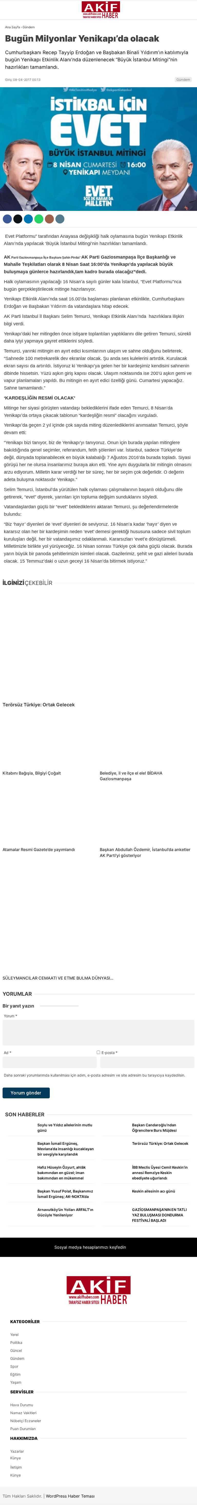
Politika (15, 136)
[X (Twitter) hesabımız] (63, 1496)
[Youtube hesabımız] (125, 1496)
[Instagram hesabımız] (94, 1496)
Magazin (16, 104)
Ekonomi (16, 73)
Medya (13, 115)
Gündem (15, 42)
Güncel (15, 53)
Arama (144, 25)
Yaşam (14, 125)
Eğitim (14, 146)
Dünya (13, 84)
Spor (12, 94)
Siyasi (13, 63)
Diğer (13, 156)
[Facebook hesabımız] (32, 1496)
